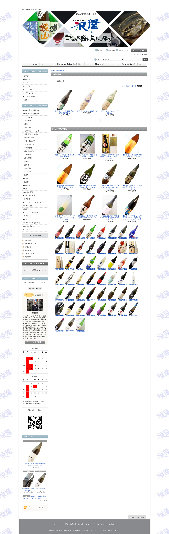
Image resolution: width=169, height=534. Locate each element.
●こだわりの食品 (29, 96)
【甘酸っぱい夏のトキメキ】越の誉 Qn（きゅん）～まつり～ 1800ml (70, 300)
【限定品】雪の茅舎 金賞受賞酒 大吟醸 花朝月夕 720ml (110, 157)
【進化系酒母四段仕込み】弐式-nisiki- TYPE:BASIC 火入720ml (122, 238)
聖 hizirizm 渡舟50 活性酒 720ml (133, 238)
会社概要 (28, 240)
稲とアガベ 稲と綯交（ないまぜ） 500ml (91, 284)
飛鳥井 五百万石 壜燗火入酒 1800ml (123, 300)
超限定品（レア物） (31, 134)
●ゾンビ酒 (26, 86)
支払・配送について (68, 64)
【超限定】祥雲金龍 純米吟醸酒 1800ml (80, 331)
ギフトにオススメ (30, 141)
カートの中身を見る (35, 263)
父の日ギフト (28, 144)
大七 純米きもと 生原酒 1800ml (91, 238)
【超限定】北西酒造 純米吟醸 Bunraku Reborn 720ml (35, 465)
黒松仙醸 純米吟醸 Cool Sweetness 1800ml (59, 300)
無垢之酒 (27, 120)
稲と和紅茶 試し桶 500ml (59, 331)
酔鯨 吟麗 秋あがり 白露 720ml (59, 238)
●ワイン (26, 83)
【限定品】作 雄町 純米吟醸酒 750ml (70, 238)
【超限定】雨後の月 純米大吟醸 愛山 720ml (87, 186)
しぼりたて (27, 117)
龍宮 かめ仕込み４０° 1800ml (110, 112)
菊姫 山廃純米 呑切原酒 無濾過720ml (65, 156)
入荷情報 (28, 257)
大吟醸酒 (27, 154)
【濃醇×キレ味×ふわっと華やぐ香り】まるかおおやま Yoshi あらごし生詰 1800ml (132, 218)
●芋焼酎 (26, 175)
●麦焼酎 (26, 178)
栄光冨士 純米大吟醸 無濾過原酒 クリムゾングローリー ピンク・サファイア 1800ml (102, 254)
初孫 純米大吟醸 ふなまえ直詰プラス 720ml (123, 284)
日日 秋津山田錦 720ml (40, 489)
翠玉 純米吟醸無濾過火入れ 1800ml (91, 315)
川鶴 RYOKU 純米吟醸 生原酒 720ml (70, 315)
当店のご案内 (29, 253)
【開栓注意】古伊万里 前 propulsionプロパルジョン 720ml (110, 187)
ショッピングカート (139, 50)
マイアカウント (124, 50)
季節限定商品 (28, 137)
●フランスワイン (29, 195)
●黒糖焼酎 (26, 185)
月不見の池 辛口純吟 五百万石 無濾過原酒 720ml (112, 284)
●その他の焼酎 (28, 192)
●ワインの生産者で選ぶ (31, 213)
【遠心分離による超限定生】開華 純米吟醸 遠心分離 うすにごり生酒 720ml (91, 269)
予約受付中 (27, 148)
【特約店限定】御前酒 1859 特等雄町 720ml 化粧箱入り (59, 315)
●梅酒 (25, 219)
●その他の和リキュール (31, 226)
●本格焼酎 (26, 79)
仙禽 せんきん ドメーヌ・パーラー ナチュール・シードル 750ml (65, 218)
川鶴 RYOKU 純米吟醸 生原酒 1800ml (80, 315)
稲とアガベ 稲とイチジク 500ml (91, 300)
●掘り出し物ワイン (29, 206)
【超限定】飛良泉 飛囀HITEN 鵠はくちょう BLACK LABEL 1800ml (59, 254)
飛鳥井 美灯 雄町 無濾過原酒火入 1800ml (102, 300)
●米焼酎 (26, 182)
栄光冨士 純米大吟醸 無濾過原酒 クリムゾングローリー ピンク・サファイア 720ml (112, 254)
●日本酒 (26, 76)
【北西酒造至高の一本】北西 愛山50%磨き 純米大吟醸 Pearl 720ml (109, 218)
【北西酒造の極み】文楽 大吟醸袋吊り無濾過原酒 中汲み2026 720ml (70, 254)
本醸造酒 (27, 168)
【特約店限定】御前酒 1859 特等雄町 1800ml (133, 300)
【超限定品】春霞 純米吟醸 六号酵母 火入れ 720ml (64, 186)
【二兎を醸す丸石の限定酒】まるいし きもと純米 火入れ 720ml (123, 315)
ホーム (37, 64)
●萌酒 (25, 100)
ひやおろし (27, 127)
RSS (32, 507)
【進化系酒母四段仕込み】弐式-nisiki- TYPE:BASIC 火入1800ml (112, 238)
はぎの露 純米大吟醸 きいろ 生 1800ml (112, 269)
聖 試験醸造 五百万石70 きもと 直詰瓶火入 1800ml (80, 300)
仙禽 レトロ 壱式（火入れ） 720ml (70, 269)
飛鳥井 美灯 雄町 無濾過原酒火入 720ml (112, 300)
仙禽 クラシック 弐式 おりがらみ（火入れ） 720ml (59, 284)
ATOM (40, 507)
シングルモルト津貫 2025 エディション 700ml (122, 254)
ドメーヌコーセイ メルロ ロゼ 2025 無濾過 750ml (122, 269)
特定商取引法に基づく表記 (79, 524)
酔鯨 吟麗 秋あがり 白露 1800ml (80, 238)
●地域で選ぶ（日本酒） (31, 114)
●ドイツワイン (28, 199)
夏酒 (25, 124)
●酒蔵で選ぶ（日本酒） (31, 110)
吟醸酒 (26, 161)
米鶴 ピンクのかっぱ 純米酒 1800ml (102, 238)
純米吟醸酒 (27, 158)
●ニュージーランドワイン (32, 202)
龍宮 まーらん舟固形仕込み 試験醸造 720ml (64, 112)
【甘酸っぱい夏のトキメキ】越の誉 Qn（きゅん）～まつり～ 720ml (91, 254)
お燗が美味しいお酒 (31, 131)
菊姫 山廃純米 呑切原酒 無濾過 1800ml (88, 156)
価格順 (133, 86)
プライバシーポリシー (99, 524)
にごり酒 (27, 172)
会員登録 (111, 50)
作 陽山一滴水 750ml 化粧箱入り (28, 489)
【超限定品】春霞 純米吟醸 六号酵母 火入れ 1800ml (132, 156)
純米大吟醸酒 (28, 151)
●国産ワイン (27, 209)
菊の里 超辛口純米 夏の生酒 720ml (102, 269)
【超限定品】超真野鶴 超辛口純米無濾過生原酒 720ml (87, 217)
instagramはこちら (35, 342)
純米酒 (26, 165)
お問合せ (131, 64)
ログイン (101, 50)
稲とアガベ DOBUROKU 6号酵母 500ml (80, 284)
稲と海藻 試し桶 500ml (133, 315)
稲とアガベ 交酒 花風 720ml (80, 254)
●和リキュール (28, 93)
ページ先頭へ (137, 517)
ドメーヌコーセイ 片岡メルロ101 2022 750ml (133, 269)
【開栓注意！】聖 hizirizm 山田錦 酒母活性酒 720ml (133, 284)
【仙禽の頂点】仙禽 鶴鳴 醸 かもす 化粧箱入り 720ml (133, 254)
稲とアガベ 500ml (80, 269)
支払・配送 (64, 524)
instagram (100, 64)
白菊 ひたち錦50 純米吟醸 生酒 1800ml (102, 284)
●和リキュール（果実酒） (32, 223)
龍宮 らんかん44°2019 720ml (87, 111)
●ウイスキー (27, 90)
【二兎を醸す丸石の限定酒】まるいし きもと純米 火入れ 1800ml (112, 315)
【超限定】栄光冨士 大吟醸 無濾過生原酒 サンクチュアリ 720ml (132, 187)
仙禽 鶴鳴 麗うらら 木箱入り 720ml (59, 269)
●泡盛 (25, 189)
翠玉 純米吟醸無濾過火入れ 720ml (102, 315)
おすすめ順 (126, 86)
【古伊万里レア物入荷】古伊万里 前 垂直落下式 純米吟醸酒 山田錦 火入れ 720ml (70, 284)
